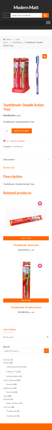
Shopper (25, 427)
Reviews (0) (8, 167)
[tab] (26, 159)
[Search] (46, 350)
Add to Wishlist (40, 203)
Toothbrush (17, 42)
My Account (8, 337)
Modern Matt (26, 7)
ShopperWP (41, 427)
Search (6, 347)
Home (8, 39)
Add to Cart (21, 130)
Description (8, 159)
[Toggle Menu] (48, 23)
